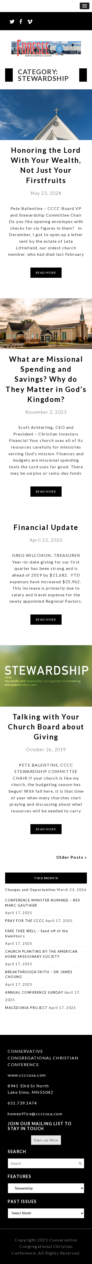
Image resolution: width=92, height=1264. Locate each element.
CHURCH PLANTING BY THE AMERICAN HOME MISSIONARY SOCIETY (41, 954)
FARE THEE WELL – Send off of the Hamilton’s (36, 933)
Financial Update (46, 527)
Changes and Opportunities (30, 890)
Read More (46, 272)
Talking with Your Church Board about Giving (46, 726)
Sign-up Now (46, 1140)
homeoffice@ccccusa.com (35, 1113)
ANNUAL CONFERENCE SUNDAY (34, 992)
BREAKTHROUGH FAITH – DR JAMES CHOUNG (39, 974)
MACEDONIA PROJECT (26, 1008)
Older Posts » (71, 857)
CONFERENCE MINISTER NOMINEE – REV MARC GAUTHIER (42, 902)
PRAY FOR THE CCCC (24, 921)
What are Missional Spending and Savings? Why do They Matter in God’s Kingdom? (46, 379)
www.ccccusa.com (27, 1074)
